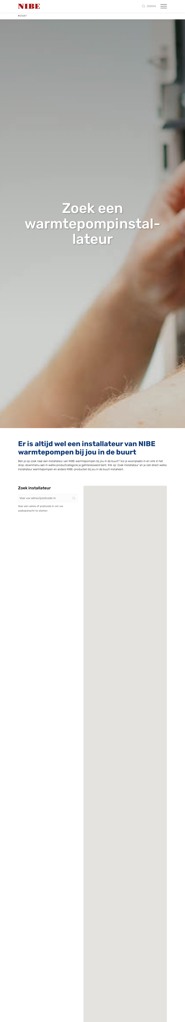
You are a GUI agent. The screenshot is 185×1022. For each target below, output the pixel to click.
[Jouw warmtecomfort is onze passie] (29, 6)
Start (23, 15)
